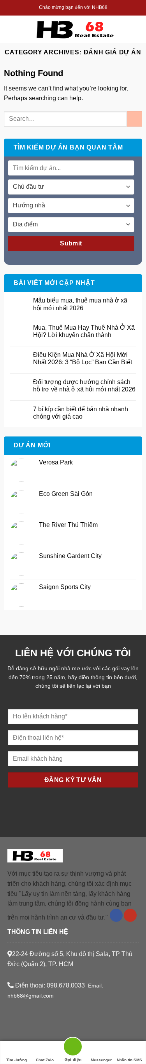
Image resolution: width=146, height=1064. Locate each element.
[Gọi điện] (73, 1048)
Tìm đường (16, 1060)
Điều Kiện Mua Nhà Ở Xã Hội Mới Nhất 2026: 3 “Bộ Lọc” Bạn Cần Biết (82, 358)
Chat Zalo (45, 1060)
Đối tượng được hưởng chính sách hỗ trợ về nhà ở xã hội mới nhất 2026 (84, 386)
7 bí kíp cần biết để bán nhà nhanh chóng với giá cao (80, 413)
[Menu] (13, 29)
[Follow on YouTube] (130, 915)
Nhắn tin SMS (129, 1060)
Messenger (101, 1060)
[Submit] (134, 118)
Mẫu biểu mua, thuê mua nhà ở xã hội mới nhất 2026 (80, 304)
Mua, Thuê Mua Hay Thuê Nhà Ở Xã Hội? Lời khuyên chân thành (84, 331)
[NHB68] (76, 29)
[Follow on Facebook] (116, 915)
